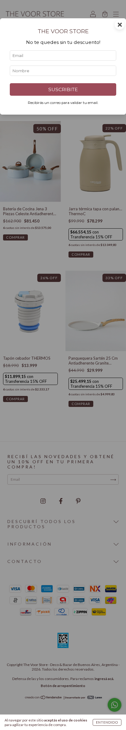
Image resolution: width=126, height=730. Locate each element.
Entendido (107, 722)
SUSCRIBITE (63, 89)
